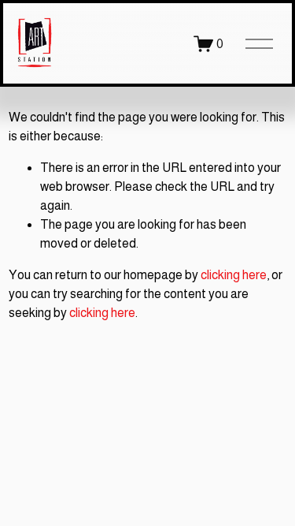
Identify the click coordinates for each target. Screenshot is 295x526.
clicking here (234, 275)
